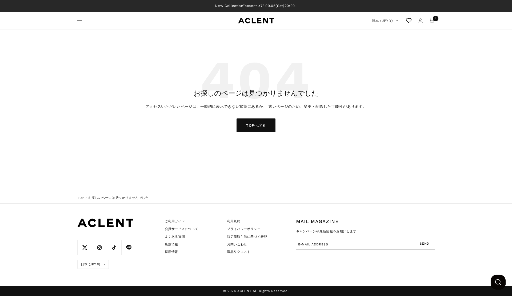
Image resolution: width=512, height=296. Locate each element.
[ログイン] (420, 20)
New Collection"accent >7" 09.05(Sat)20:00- (256, 6)
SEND (424, 243)
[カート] (432, 20)
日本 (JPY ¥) (382, 21)
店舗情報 (171, 244)
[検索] (498, 282)
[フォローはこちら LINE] (128, 247)
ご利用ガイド (175, 221)
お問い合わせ (237, 244)
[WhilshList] (408, 20)
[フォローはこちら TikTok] (114, 247)
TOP (80, 198)
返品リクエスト (238, 252)
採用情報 (171, 252)
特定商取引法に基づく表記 (247, 237)
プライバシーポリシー (244, 229)
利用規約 (233, 221)
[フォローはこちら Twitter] (84, 247)
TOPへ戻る (256, 125)
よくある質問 (175, 237)
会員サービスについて (181, 229)
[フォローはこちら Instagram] (99, 247)
